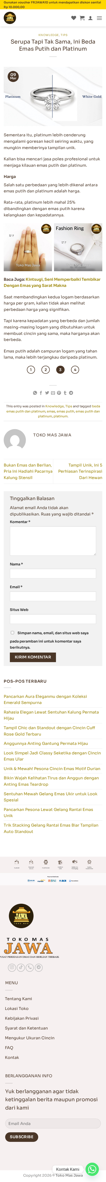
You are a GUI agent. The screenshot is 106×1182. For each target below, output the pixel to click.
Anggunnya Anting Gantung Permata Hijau (46, 743)
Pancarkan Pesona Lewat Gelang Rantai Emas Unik (48, 813)
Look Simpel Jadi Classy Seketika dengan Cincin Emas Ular (52, 756)
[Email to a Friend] (53, 393)
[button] (82, 17)
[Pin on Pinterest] (59, 393)
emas (51, 411)
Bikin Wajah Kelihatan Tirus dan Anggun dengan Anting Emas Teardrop (51, 781)
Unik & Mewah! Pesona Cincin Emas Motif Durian (52, 768)
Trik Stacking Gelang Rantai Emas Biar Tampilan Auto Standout (51, 828)
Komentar (20, 522)
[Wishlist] (73, 17)
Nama (16, 564)
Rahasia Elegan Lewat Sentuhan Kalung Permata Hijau (51, 715)
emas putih (65, 411)
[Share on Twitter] (47, 393)
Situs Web (19, 610)
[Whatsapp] (92, 1169)
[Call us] (30, 968)
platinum (60, 416)
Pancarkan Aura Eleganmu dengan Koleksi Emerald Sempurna (45, 699)
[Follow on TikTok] (21, 968)
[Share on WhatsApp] (35, 393)
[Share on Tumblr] (65, 393)
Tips (64, 35)
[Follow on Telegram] (39, 968)
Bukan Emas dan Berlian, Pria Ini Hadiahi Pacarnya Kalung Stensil (28, 471)
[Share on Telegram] (71, 393)
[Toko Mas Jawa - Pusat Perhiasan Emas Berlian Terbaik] (28, 17)
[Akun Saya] (90, 17)
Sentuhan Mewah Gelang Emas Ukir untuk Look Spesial (50, 797)
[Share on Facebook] (41, 393)
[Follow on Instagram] (12, 968)
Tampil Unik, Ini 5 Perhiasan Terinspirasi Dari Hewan (80, 471)
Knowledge (48, 35)
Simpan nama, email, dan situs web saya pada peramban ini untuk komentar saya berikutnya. (49, 640)
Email (16, 587)
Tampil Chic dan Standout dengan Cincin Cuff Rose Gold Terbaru (49, 731)
